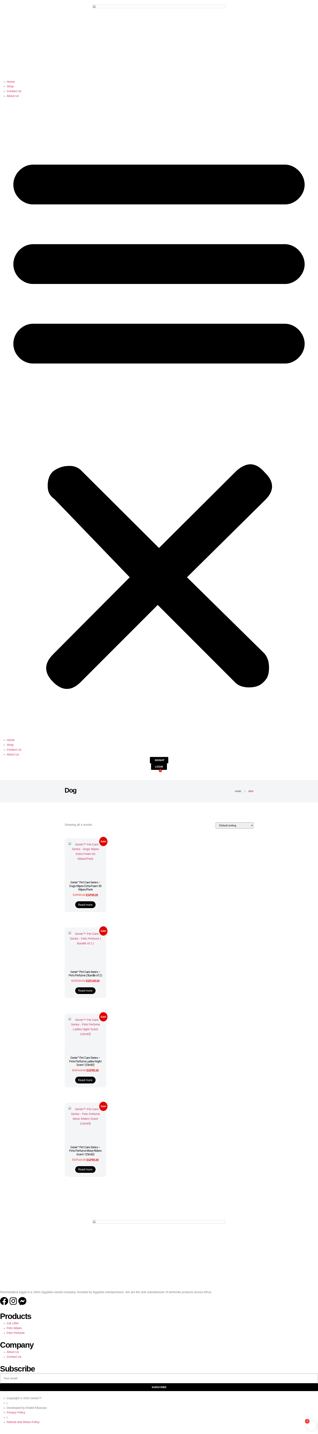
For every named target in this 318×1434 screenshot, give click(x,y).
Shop (10, 86)
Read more (85, 904)
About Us (13, 96)
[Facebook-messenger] (22, 1301)
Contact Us (14, 91)
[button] (159, 418)
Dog (250, 791)
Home (11, 81)
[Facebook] (4, 1301)
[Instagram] (13, 1301)
